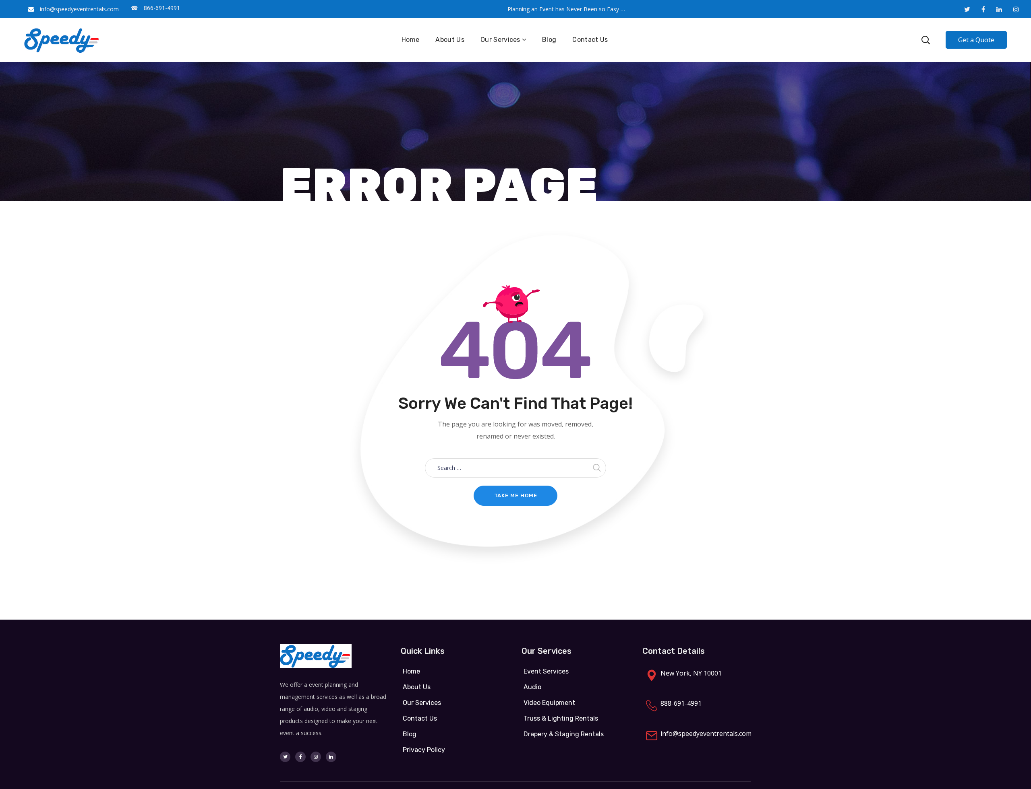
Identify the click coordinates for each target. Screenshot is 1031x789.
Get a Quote (976, 39)
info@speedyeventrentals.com (79, 9)
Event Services (546, 671)
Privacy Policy (424, 750)
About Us (417, 687)
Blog (409, 734)
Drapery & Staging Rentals (564, 734)
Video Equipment (549, 703)
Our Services (422, 703)
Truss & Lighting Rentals (561, 718)
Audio (532, 687)
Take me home (515, 495)
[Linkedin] (331, 757)
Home (411, 671)
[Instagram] (316, 757)
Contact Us (420, 718)
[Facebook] (300, 757)
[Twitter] (285, 757)
